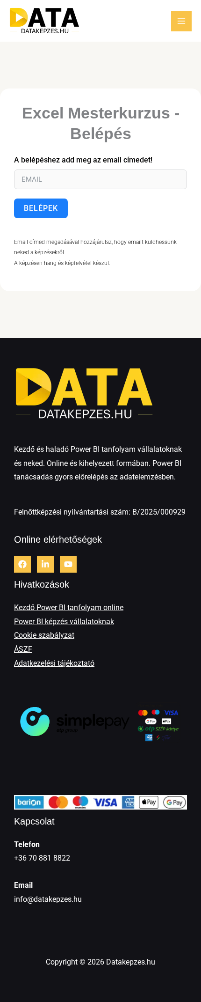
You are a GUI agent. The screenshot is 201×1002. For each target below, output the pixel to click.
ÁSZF (23, 649)
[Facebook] (22, 564)
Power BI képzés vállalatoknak (64, 621)
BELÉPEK (41, 208)
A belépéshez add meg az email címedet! (83, 159)
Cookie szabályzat (44, 635)
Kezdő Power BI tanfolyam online (68, 607)
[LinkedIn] (45, 564)
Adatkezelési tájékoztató (54, 663)
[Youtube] (68, 564)
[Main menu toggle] (181, 21)
